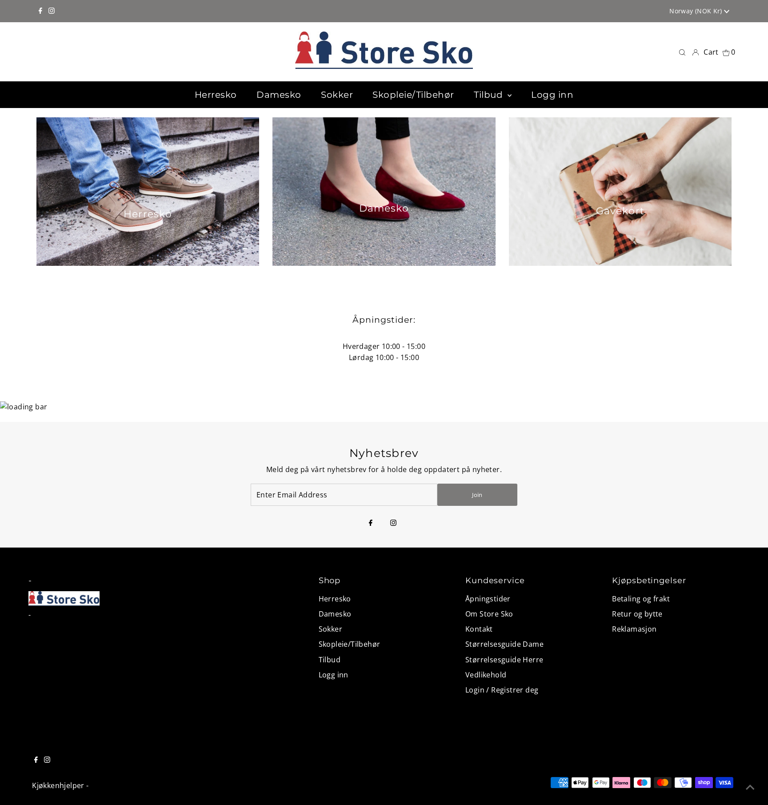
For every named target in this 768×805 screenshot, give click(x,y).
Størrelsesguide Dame (504, 644)
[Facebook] (40, 11)
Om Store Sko (489, 614)
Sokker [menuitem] (337, 94)
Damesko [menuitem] (278, 94)
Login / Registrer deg (501, 690)
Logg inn (333, 675)
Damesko (335, 614)
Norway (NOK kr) (696, 11)
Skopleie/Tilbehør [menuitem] (413, 94)
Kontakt (479, 629)
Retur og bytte (637, 614)
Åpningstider (488, 599)
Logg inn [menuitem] (552, 94)
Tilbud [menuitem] (489, 94)
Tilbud (329, 660)
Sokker (330, 629)
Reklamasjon (634, 629)
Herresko (335, 599)
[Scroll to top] (750, 787)
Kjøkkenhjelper (58, 785)
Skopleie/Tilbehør (349, 644)
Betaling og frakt (641, 599)
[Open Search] (682, 52)
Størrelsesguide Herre (504, 660)
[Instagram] (51, 11)
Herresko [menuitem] (216, 94)
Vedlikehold (485, 675)
